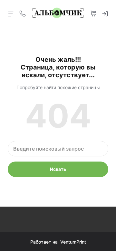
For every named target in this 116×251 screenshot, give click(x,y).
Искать (58, 169)
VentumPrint (73, 242)
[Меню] (11, 13)
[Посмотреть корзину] (93, 13)
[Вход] (105, 13)
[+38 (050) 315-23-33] (22, 13)
